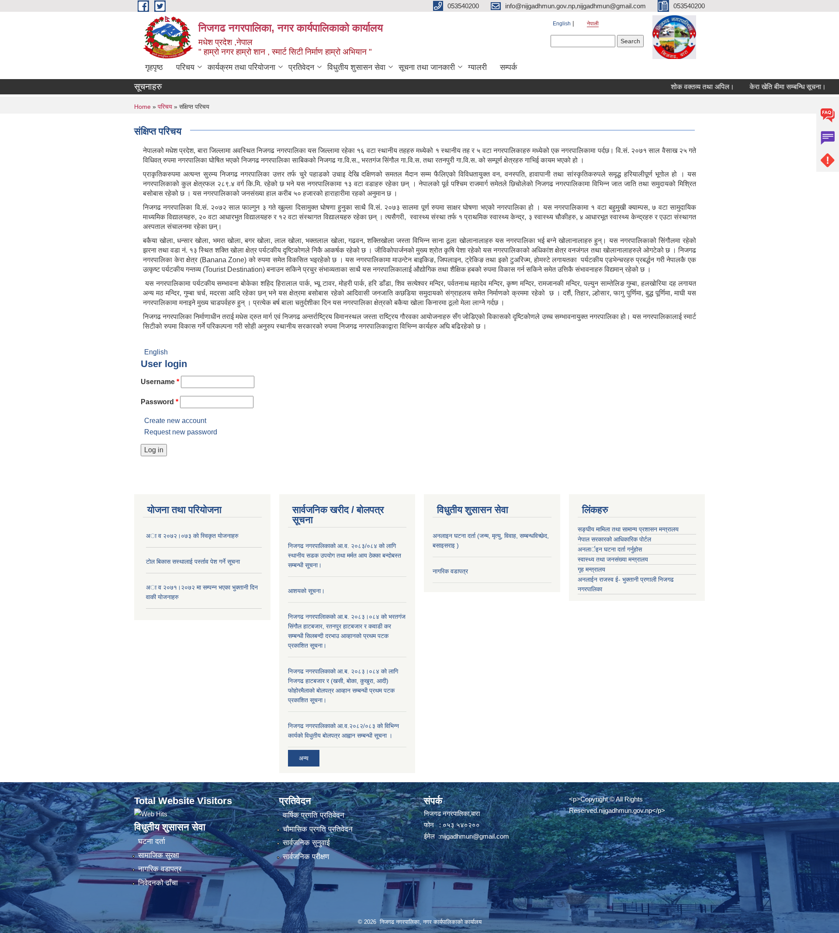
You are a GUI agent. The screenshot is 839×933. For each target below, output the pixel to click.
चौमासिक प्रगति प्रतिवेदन (318, 829)
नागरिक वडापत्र (450, 571)
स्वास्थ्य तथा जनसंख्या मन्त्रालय (613, 559)
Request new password (180, 432)
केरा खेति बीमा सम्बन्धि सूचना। (770, 86)
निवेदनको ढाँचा (158, 883)
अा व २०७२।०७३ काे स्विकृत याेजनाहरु (192, 535)
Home (142, 106)
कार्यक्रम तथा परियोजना (241, 67)
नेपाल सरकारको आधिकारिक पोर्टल (614, 539)
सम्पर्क (508, 67)
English (562, 24)
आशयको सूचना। (306, 590)
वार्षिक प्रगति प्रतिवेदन (313, 815)
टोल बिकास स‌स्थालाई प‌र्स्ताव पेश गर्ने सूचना (193, 561)
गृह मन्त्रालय (591, 569)
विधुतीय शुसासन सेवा (356, 67)
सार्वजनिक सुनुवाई (306, 843)
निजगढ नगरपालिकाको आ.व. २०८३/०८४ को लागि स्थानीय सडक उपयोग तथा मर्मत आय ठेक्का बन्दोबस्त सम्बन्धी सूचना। (344, 555)
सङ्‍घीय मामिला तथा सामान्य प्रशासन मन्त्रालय (628, 529)
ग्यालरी (477, 67)
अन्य (304, 758)
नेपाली (593, 24)
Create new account (175, 420)
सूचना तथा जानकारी (427, 67)
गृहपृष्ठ (154, 67)
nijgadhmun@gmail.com (474, 836)
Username (160, 381)
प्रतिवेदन (301, 67)
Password (159, 402)
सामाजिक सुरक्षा (158, 855)
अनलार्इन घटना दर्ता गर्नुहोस (610, 549)
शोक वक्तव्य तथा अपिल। (684, 86)
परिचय (185, 67)
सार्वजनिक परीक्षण (306, 857)
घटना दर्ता (151, 841)
